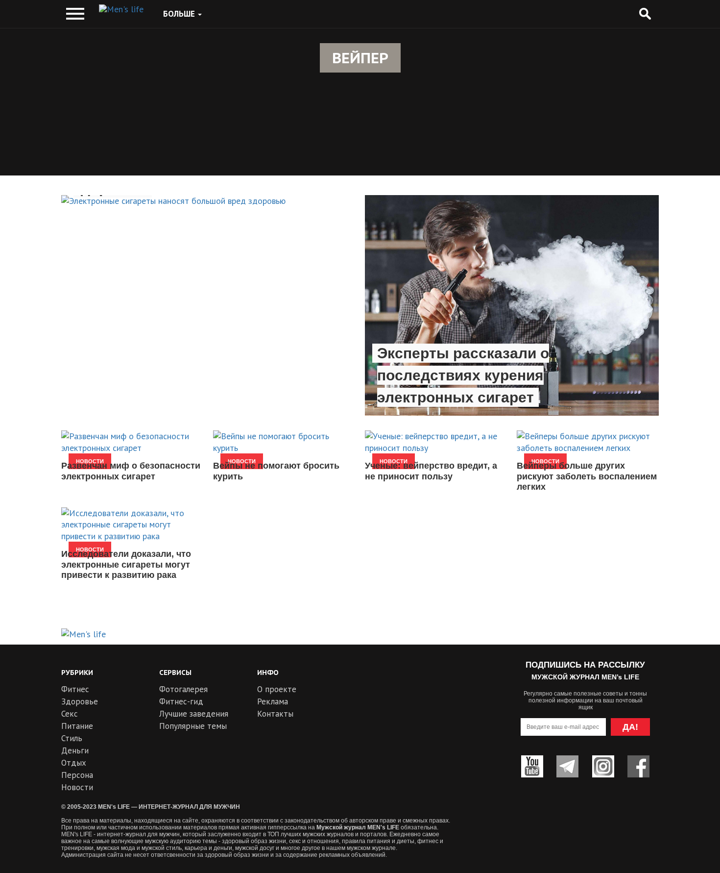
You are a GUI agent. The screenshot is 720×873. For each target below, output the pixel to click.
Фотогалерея (183, 689)
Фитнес (75, 689)
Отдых (73, 762)
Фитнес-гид (181, 701)
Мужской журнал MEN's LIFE (357, 827)
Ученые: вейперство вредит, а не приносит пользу (431, 471)
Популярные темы (193, 726)
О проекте (276, 689)
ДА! (630, 727)
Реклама (272, 701)
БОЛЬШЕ (180, 13)
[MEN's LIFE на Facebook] (638, 766)
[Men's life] (121, 9)
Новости (77, 787)
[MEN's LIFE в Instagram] (603, 766)
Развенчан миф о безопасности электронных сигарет (130, 471)
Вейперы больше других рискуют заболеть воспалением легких (587, 476)
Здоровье (79, 701)
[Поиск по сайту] (645, 14)
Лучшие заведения (193, 713)
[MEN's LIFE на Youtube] (532, 766)
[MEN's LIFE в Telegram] (567, 766)
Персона (77, 775)
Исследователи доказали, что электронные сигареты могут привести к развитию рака (126, 564)
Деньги (75, 750)
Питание (77, 726)
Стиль (71, 738)
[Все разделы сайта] (75, 14)
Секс (69, 713)
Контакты (275, 713)
